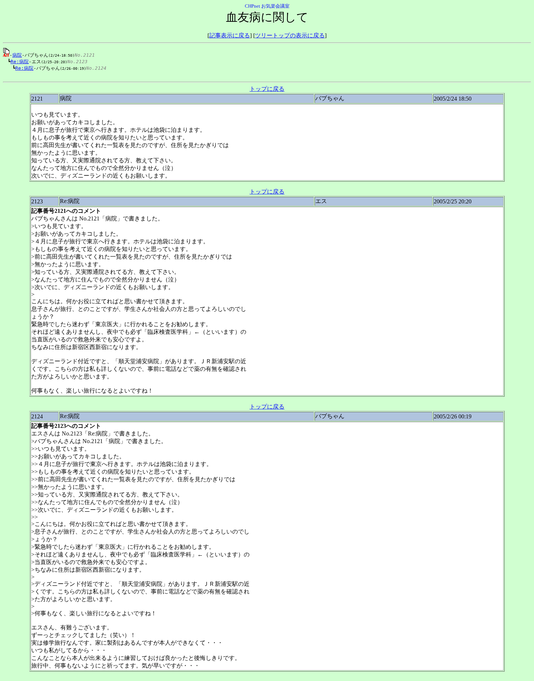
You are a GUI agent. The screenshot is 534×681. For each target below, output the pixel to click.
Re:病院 (20, 61)
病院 (17, 55)
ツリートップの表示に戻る (290, 35)
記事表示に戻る (229, 35)
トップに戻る (267, 89)
